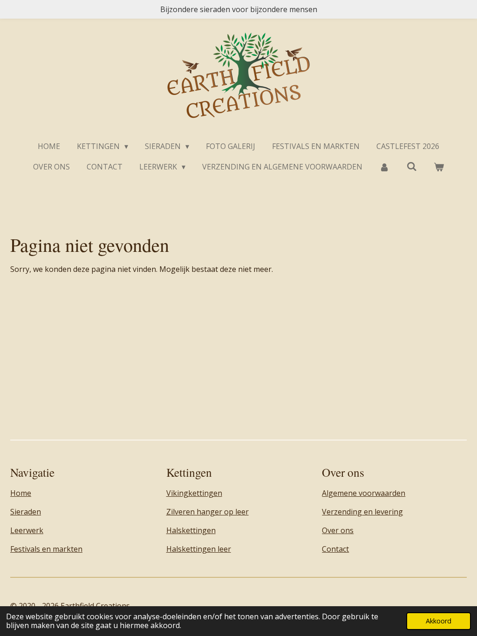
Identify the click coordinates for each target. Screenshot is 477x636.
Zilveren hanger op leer (207, 512)
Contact (335, 549)
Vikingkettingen (194, 493)
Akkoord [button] (438, 620)
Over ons (338, 530)
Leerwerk (26, 530)
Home (20, 493)
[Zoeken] (412, 166)
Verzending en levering (362, 512)
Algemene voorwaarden (363, 493)
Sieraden (25, 512)
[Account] (384, 167)
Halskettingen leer (198, 549)
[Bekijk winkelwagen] (439, 167)
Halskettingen (191, 530)
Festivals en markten (46, 549)
